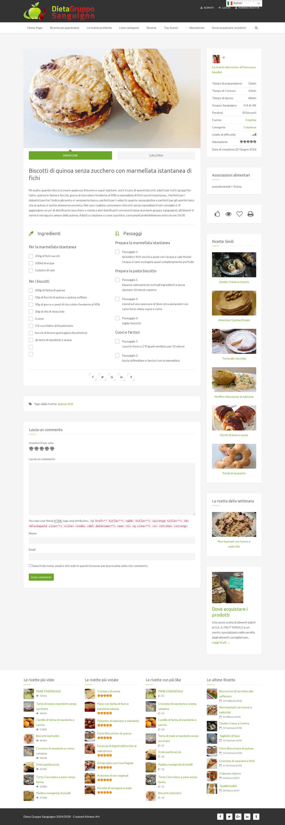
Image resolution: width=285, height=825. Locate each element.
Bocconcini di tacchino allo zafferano (236, 693)
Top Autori (171, 27)
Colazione (249, 127)
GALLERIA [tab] (156, 155)
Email (32, 549)
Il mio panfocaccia (47, 764)
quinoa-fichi (65, 404)
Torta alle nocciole (234, 358)
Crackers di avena (108, 691)
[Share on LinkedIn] (121, 377)
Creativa (250, 120)
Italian (237, 3)
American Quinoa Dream (234, 320)
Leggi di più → (221, 642)
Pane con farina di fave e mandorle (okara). (113, 706)
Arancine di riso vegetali (112, 775)
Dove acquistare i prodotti (229, 27)
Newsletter (196, 27)
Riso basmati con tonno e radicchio (234, 544)
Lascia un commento (42, 459)
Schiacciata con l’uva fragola (115, 763)
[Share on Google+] (111, 377)
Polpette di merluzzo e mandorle (118, 721)
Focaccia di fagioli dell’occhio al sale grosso (116, 748)
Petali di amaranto (234, 473)
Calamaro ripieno (230, 773)
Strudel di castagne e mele (114, 788)
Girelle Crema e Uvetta (234, 282)
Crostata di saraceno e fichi (237, 761)
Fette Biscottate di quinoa (114, 733)
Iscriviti (208, 7)
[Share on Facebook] (92, 377)
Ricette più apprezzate (64, 27)
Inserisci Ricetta (248, 7)
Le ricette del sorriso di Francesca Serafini (234, 69)
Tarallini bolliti (228, 786)
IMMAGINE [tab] (70, 155)
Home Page (34, 27)
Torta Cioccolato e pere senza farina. (55, 779)
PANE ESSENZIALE (48, 691)
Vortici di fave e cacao (234, 435)
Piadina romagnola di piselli (53, 793)
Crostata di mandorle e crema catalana (55, 751)
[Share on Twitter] (102, 377)
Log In (226, 7)
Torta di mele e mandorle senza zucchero (56, 706)
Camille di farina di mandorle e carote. (55, 722)
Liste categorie (129, 27)
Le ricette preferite (99, 27)
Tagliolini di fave (229, 736)
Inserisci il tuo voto (41, 443)
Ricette (151, 27)
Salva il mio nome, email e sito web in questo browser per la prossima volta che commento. (90, 566)
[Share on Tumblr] (131, 377)
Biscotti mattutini (47, 736)
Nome (33, 533)
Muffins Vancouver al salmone (234, 396)
